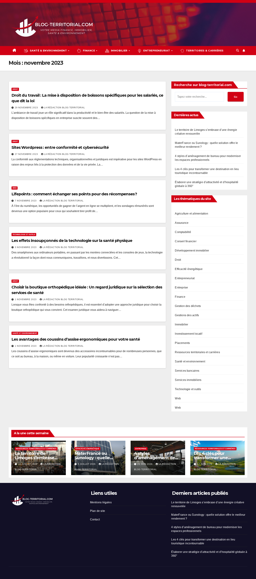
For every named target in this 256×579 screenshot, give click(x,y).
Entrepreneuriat (185, 278)
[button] (237, 50)
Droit (15, 89)
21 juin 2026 (145, 464)
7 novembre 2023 (26, 201)
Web (15, 188)
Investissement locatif (188, 333)
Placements (182, 342)
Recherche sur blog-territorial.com (203, 85)
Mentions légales (101, 502)
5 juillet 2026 (87, 464)
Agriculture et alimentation (191, 213)
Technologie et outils (24, 234)
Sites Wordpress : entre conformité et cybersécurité (60, 147)
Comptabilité (183, 232)
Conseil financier (185, 241)
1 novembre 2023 (26, 299)
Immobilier (181, 324)
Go (235, 96)
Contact (95, 519)
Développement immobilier (192, 250)
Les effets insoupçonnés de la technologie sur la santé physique (71, 240)
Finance (180, 296)
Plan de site (97, 510)
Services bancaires (187, 370)
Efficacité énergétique (188, 269)
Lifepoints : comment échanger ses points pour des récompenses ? (74, 194)
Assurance (181, 222)
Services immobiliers (188, 379)
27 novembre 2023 (27, 154)
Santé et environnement (25, 333)
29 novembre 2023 (27, 107)
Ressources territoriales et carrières (197, 352)
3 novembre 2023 (26, 247)
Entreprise (181, 287)
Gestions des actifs (187, 315)
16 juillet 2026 (28, 464)
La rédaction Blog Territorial (64, 107)
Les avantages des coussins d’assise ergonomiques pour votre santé (75, 339)
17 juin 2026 (205, 464)
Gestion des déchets (188, 305)
